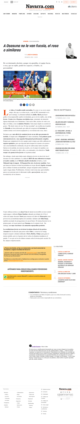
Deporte (43, 13)
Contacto (45, 392)
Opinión (29, 13)
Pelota (18, 407)
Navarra (14, 13)
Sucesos (7, 396)
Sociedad (7, 400)
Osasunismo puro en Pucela (65, 115)
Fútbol (18, 403)
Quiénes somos (46, 389)
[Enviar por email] (30, 104)
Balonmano (31, 392)
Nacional (50, 13)
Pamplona (22, 13)
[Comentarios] (33, 104)
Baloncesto (19, 405)
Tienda (44, 413)
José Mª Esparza (32, 54)
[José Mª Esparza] (69, 50)
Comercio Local (32, 253)
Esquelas (74, 13)
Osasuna (36, 13)
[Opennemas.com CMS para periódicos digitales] (65, 396)
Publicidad (45, 394)
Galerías (31, 405)
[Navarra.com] (40, 6)
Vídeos (30, 407)
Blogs (18, 394)
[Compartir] (21, 104)
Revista (57, 13)
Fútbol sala (31, 394)
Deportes (18, 401)
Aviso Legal (45, 405)
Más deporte (32, 396)
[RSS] (69, 392)
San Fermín (6, 13)
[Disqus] (52, 321)
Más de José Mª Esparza (62, 110)
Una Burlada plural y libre (67, 273)
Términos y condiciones (48, 292)
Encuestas (19, 396)
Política (6, 394)
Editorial (6, 407)
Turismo (45, 411)
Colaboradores (20, 392)
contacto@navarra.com (15, 260)
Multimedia (65, 13)
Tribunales (7, 398)
